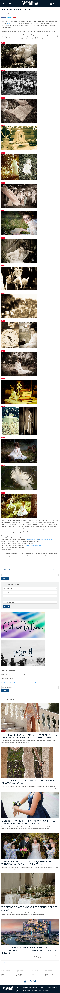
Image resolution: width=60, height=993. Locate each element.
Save (4, 42)
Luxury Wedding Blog (35, 990)
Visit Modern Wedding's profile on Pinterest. (12, 695)
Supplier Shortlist (32, 682)
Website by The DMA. (53, 987)
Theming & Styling (4, 976)
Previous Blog (6, 569)
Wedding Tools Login (49, 971)
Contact (46, 975)
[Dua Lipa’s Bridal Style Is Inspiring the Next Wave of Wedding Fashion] (27, 762)
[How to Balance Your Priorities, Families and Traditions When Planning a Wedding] (30, 846)
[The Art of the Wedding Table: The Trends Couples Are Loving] (28, 889)
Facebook (52, 555)
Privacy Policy (30, 989)
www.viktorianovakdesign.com (31, 537)
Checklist (3, 682)
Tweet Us (3, 557)
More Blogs (4, 963)
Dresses (2, 973)
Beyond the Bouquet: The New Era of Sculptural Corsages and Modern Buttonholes (28, 822)
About (46, 973)
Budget (32, 975)
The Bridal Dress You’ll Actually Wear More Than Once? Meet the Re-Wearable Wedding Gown (29, 736)
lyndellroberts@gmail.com (31, 539)
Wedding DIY (18, 975)
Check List (32, 974)
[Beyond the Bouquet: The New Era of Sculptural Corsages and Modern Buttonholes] (30, 805)
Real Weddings (4, 971)
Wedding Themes (19, 974)
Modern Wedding (10, 989)
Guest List (16, 682)
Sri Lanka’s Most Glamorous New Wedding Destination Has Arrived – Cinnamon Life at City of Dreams (29, 950)
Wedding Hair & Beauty (20, 976)
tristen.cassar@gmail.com (45, 539)
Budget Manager (10, 682)
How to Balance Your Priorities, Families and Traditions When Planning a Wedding (26, 863)
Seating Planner (23, 682)
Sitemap (46, 976)
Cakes (2, 974)
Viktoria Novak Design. (12, 23)
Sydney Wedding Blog (44, 990)
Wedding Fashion (19, 973)
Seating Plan (33, 971)
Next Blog (54, 569)
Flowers (2, 975)
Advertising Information (49, 974)
